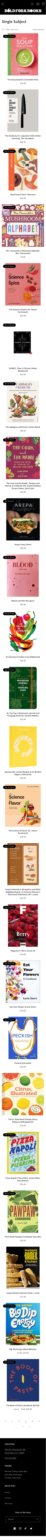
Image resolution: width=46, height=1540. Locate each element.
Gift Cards (8, 1503)
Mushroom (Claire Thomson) (23, 194)
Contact (8, 1498)
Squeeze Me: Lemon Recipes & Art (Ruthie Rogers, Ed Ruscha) (23, 773)
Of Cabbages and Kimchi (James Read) (23, 427)
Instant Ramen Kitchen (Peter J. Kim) (23, 1293)
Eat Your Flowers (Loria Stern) (23, 1007)
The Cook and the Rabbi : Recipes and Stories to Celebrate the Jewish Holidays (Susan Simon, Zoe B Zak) (23, 486)
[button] (32, 4)
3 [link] (25, 1421)
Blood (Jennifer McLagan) (23, 601)
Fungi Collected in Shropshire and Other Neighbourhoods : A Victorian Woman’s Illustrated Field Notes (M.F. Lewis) (23, 892)
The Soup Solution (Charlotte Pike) (22, 79)
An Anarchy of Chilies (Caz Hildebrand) (23, 657)
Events (7, 1492)
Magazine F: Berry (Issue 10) (23, 951)
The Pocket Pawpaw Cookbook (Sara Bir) (23, 1237)
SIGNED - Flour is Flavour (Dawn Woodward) (23, 369)
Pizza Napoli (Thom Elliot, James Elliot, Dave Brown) (23, 1179)
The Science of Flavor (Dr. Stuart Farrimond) (23, 832)
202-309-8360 (10, 1458)
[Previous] (5, 1421)
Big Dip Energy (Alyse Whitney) (22, 1349)
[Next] (29, 1426)
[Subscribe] (37, 1519)
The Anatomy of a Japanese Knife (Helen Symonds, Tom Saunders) (23, 137)
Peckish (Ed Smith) (23, 1063)
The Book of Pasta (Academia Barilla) (23, 1405)
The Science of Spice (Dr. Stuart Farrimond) (23, 310)
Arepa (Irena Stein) (23, 544)
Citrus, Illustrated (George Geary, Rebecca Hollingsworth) (23, 1120)
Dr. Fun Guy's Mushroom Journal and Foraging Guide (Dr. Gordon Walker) (23, 714)
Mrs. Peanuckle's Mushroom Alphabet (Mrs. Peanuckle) (23, 252)
